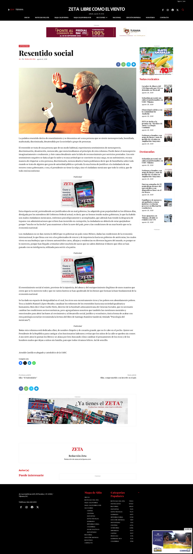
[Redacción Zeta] (20, 59)
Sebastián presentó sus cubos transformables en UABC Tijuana (152, 100)
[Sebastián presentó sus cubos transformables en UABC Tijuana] (168, 100)
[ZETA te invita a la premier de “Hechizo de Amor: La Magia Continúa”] (168, 124)
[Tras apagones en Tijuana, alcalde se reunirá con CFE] (168, 218)
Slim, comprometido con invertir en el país (118, 378)
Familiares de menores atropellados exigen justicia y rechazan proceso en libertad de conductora (152, 204)
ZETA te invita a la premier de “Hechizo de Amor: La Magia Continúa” (152, 124)
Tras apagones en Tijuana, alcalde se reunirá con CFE (150, 218)
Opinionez (24, 46)
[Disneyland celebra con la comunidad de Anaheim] (168, 112)
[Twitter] (177, 10)
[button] (182, 9)
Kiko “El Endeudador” (28, 378)
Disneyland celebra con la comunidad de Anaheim (152, 112)
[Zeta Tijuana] (96, 9)
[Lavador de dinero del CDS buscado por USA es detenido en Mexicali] (168, 89)
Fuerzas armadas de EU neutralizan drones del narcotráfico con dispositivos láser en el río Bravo (152, 188)
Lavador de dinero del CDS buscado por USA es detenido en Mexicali (152, 88)
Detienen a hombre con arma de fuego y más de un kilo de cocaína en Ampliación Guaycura (152, 138)
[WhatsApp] (123, 64)
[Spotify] (173, 10)
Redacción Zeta (30, 59)
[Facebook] (163, 10)
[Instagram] (168, 10)
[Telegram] (133, 64)
